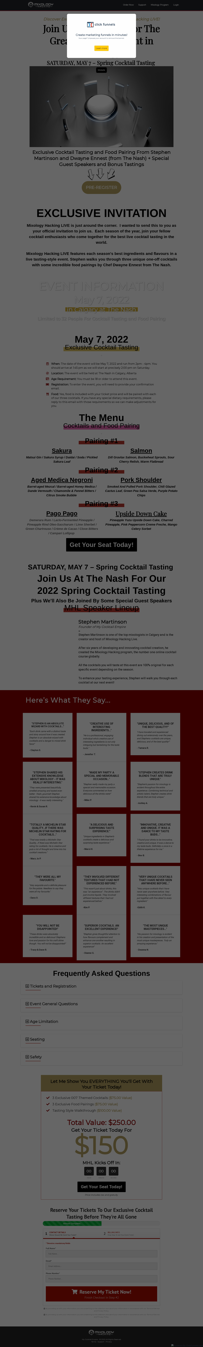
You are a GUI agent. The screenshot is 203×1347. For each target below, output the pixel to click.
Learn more (101, 48)
